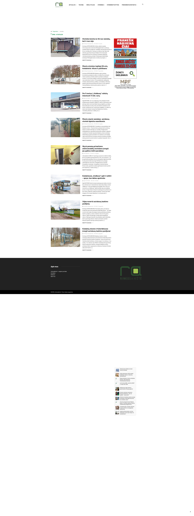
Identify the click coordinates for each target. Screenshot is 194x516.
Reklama (53, 274)
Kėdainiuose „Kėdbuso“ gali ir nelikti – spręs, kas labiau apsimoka (96, 177)
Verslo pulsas (90, 5)
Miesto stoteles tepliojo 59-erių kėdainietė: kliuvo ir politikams (95, 67)
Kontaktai (53, 273)
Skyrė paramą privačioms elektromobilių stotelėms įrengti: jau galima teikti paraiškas (95, 148)
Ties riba (81, 5)
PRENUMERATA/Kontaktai (129, 5)
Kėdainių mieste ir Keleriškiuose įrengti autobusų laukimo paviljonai (96, 230)
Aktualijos (72, 5)
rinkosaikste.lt (86, 153)
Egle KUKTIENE (86, 98)
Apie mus (53, 276)
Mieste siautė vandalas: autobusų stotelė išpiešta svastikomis (95, 120)
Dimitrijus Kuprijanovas (88, 43)
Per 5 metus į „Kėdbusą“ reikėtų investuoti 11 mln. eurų (95, 94)
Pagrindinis (55, 31)
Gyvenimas (101, 5)
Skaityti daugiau (86, 60)
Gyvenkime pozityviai (113, 5)
